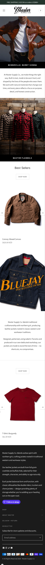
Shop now (22, 177)
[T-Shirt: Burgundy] (22, 404)
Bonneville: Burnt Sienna (22, 65)
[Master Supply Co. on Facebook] (3, 548)
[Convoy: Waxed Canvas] (22, 209)
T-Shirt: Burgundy (9, 433)
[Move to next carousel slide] (42, 213)
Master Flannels (22, 158)
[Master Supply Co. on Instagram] (6, 548)
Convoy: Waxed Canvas (11, 239)
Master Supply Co (28, 559)
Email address (10, 535)
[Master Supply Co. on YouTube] (11, 548)
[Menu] (4, 10)
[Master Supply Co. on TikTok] (9, 548)
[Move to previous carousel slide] (2, 213)
